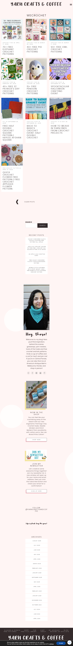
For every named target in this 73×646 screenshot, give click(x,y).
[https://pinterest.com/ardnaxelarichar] (44, 373)
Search (28, 222)
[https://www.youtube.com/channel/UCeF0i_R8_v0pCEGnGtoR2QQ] (36, 373)
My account (54, 630)
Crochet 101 (55, 121)
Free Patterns (10, 631)
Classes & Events (12, 630)
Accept (61, 643)
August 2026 (37, 540)
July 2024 (37, 609)
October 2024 (37, 604)
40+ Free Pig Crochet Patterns (34, 49)
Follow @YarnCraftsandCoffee (37, 509)
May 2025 (37, 581)
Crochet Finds (8, 42)
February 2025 (37, 591)
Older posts (29, 202)
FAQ (34, 630)
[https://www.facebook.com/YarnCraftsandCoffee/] (32, 373)
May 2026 (37, 554)
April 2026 (37, 559)
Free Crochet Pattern (11, 168)
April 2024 (37, 618)
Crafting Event (57, 82)
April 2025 (37, 586)
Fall (4, 121)
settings (51, 644)
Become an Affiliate (59, 631)
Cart (43, 630)
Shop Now (36, 439)
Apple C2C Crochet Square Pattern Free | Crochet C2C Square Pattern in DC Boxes (36, 248)
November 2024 (37, 600)
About (43, 631)
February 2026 (37, 568)
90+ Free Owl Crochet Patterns (59, 49)
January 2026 (36, 572)
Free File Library (29, 631)
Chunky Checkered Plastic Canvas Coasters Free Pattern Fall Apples (37, 241)
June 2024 (37, 614)
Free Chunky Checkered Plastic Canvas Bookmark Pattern (36, 262)
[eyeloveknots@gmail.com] (40, 373)
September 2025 (37, 577)
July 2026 (37, 545)
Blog (66, 630)
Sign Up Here (36, 491)
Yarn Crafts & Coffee (36, 4)
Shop (26, 630)
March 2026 (37, 563)
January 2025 (36, 595)
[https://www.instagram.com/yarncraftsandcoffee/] (28, 373)
